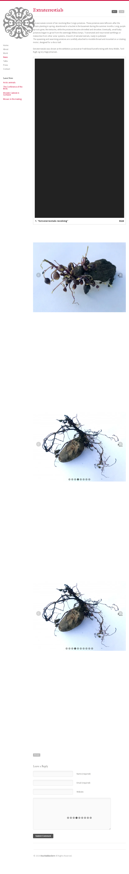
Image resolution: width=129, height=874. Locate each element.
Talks (5, 61)
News (5, 57)
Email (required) (83, 783)
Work (5, 53)
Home (5, 45)
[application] (79, 138)
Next (121, 276)
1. (51, 221)
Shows (36, 755)
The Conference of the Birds (12, 88)
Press (5, 65)
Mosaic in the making (12, 99)
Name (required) (83, 774)
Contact (6, 69)
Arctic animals (9, 82)
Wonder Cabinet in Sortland (11, 94)
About (5, 49)
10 (92, 649)
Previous (38, 275)
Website (80, 792)
